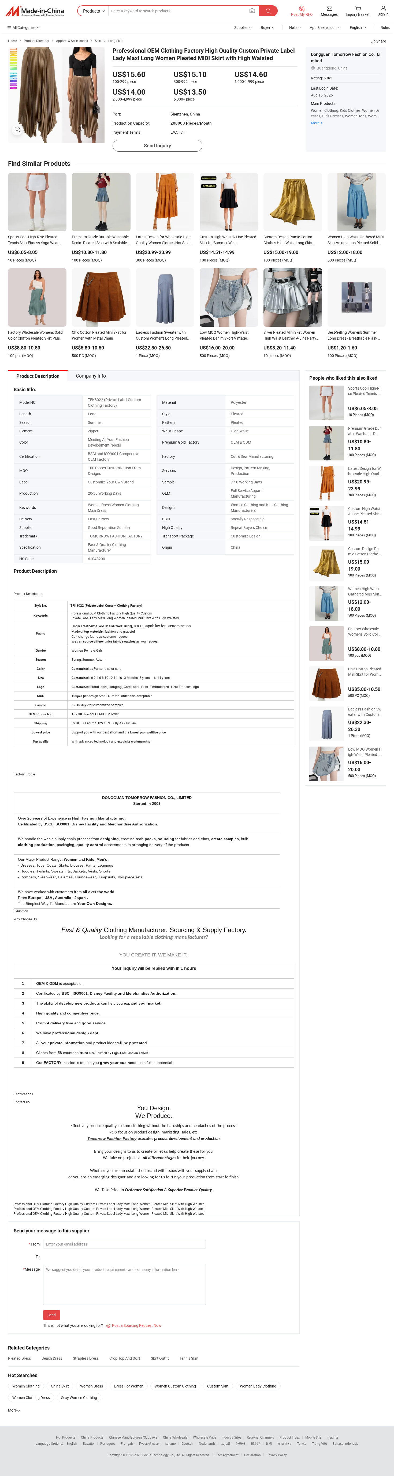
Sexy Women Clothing (79, 1397)
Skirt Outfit (160, 1358)
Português (107, 1443)
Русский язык (149, 1443)
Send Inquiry (157, 145)
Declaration (252, 1455)
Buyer (265, 27)
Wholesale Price (204, 1437)
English (71, 1443)
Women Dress (91, 1386)
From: (34, 1244)
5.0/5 (328, 78)
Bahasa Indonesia (346, 1443)
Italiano (170, 1443)
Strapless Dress (86, 1358)
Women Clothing (26, 1386)
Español (89, 1443)
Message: (31, 1269)
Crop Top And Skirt (124, 1358)
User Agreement (227, 1455)
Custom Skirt (218, 1386)
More (315, 122)
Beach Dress (52, 1358)
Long (92, 413)
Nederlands (207, 1443)
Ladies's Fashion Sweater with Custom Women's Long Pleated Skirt (364, 711)
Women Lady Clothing (258, 1386)
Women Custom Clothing (175, 1386)
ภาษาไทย (284, 1443)
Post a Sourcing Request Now (133, 1325)
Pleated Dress (19, 1358)
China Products (92, 1437)
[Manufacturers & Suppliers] (34, 11)
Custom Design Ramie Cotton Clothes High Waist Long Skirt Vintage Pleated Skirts (364, 551)
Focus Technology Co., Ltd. (162, 1455)
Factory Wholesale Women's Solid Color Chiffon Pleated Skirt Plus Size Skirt (364, 631)
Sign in (383, 14)
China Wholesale (175, 1437)
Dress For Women (128, 1386)
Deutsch (187, 1443)
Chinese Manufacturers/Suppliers (133, 1437)
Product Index (290, 1437)
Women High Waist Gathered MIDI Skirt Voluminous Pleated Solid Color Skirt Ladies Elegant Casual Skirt (364, 591)
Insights (332, 1437)
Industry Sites (231, 1437)
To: (38, 1256)
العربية (225, 1443)
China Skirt (60, 1386)
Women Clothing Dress (31, 1397)
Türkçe (301, 1443)
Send (51, 1314)
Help (293, 27)
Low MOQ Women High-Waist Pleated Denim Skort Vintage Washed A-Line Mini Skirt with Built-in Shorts (365, 752)
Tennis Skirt (189, 1358)
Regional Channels (260, 1437)
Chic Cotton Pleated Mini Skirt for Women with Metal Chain (364, 671)
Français (127, 1443)
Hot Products (65, 1437)
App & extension (323, 27)
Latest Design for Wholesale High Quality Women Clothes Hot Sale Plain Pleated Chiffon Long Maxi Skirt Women (365, 471)
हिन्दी (269, 1443)
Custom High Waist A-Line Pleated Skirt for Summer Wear (364, 511)
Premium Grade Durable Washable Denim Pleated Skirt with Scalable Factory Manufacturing (364, 431)
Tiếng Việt (319, 1443)
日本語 (256, 1443)
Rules (385, 27)
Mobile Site (313, 1437)
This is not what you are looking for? (73, 1325)
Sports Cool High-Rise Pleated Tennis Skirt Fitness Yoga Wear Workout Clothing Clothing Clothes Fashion (365, 391)
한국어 (240, 1443)
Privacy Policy (276, 1455)
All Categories (24, 27)
